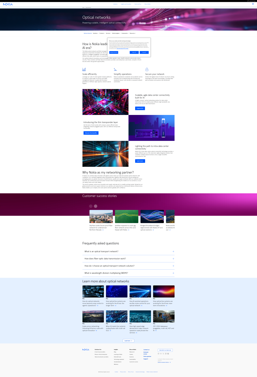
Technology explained (119, 359)
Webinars (116, 364)
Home (83, 7)
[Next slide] (95, 206)
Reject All (134, 52)
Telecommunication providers (101, 357)
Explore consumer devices (163, 362)
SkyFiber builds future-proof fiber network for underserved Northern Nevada (100, 228)
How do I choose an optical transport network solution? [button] (109, 266)
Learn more (140, 161)
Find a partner (147, 356)
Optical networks (88, 33)
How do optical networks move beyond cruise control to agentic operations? (92, 303)
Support (146, 359)
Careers (131, 354)
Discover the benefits (91, 133)
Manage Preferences (113, 52)
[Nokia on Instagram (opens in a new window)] (158, 353)
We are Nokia (133, 349)
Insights (116, 349)
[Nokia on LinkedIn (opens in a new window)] (168, 353)
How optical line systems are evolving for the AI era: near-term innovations (163, 303)
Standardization (117, 361)
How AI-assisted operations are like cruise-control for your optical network (140, 303)
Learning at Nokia (118, 354)
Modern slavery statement (152, 371)
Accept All (144, 52)
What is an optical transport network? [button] (101, 251)
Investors (132, 357)
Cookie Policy (119, 48)
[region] (129, 47)
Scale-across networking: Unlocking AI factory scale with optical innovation (92, 328)
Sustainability (133, 359)
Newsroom (132, 352)
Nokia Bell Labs (117, 357)
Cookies (116, 371)
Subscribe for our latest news (165, 350)
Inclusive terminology (140, 371)
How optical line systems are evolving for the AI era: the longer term (115, 303)
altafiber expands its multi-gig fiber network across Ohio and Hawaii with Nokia (125, 228)
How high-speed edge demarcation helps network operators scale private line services (139, 329)
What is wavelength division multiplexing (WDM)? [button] (106, 273)
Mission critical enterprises (101, 354)
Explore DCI (140, 108)
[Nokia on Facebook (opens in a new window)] (165, 353)
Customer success (134, 361)
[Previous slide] (90, 206)
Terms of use (131, 371)
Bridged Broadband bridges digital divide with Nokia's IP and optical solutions (151, 228)
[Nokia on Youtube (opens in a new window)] (161, 353)
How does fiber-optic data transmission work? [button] (105, 258)
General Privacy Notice (124, 48)
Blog (115, 352)
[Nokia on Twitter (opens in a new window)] (163, 353)
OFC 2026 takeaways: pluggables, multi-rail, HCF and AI (163, 328)
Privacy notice (123, 371)
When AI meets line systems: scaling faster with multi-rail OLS (116, 328)
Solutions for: (98, 349)
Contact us (146, 349)
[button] (128, 340)
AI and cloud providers (100, 352)
